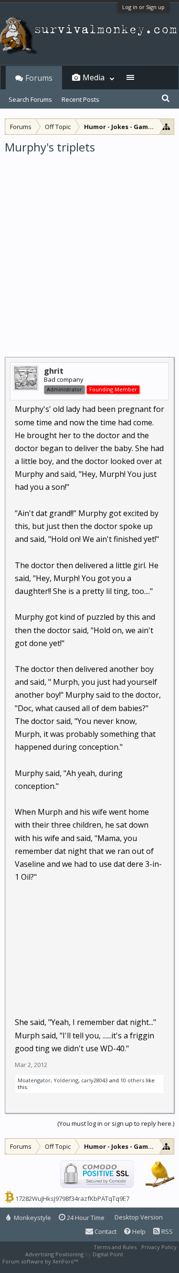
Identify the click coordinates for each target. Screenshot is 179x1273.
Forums (39, 78)
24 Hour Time (85, 1217)
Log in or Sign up (143, 7)
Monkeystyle (31, 1217)
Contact (104, 1231)
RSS (166, 1231)
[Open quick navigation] (166, 126)
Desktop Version (139, 1217)
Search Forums (30, 99)
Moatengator (34, 1080)
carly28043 (94, 1080)
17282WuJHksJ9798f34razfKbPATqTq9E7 (72, 1198)
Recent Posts (80, 99)
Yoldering (65, 1080)
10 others (132, 1080)
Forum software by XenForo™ (40, 1261)
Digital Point (108, 1254)
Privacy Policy (159, 1247)
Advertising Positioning (54, 1254)
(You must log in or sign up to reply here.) (115, 1123)
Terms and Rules (115, 1247)
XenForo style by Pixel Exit (112, 1261)
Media (94, 77)
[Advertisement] (89, 249)
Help (138, 1231)
